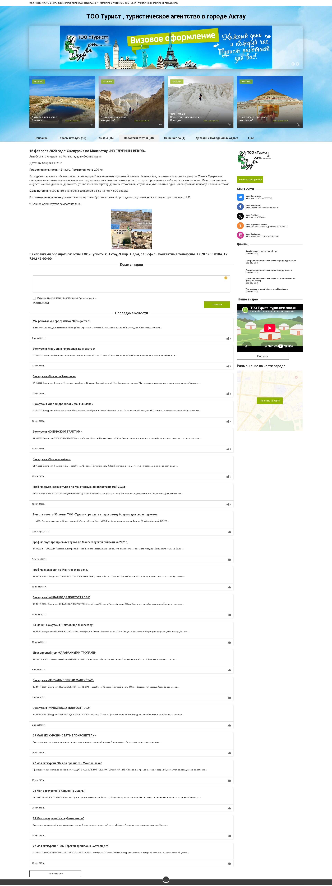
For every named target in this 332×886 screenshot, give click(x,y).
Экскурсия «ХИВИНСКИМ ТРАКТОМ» (57, 432)
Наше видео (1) (174, 139)
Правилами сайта (87, 299)
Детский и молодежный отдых (217, 139)
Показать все (55, 875)
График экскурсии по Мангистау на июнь (60, 571)
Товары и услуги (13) (72, 139)
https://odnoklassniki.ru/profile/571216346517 (266, 228)
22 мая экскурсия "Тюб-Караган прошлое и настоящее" (70, 847)
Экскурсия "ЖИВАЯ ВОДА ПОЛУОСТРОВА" (61, 598)
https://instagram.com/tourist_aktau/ (262, 237)
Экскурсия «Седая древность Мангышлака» (63, 405)
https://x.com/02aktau (256, 218)
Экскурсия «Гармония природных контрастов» (64, 350)
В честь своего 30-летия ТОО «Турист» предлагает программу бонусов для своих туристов (95, 515)
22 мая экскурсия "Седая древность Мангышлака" (67, 764)
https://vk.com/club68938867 (259, 199)
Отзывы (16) (105, 139)
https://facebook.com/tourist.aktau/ (262, 209)
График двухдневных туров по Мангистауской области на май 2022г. (79, 488)
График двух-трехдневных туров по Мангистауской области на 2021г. (80, 543)
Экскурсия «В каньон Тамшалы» (54, 377)
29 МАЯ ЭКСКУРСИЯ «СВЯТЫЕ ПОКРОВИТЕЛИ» (64, 736)
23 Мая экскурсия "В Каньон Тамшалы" (59, 792)
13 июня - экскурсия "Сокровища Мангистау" (63, 626)
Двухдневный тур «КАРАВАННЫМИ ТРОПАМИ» (64, 653)
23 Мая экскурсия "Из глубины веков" (58, 819)
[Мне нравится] (228, 339)
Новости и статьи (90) (139, 139)
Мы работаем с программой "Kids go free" (61, 322)
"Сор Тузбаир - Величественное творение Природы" (185, 118)
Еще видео (263, 357)
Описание (41, 139)
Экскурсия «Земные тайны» (52, 460)
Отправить (217, 306)
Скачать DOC (252, 254)
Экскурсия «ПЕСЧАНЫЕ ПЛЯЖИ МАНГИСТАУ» (63, 681)
